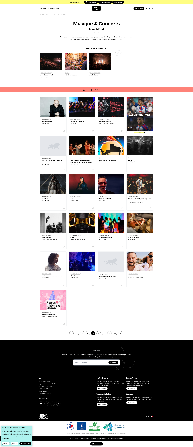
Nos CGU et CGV (43, 388)
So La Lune (45, 199)
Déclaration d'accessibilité (46, 386)
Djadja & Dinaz (133, 276)
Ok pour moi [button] (26, 443)
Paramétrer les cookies (116, 438)
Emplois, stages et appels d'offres (48, 384)
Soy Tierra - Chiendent (106, 237)
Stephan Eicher (46, 237)
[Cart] (146, 8)
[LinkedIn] (52, 403)
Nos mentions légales (45, 393)
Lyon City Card (106, 2)
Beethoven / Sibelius (77, 121)
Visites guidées (92, 2)
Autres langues (43, 391)
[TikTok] (58, 403)
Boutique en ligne (74, 2)
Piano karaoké (75, 276)
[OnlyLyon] (43, 416)
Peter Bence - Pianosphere (107, 160)
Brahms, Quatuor (133, 237)
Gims (72, 237)
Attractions (119, 2)
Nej (71, 199)
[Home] (96, 8)
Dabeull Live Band (105, 199)
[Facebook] (41, 403)
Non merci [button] (5, 443)
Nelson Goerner (47, 121)
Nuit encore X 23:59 (105, 121)
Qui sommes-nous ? (44, 381)
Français (147, 416)
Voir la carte (98, 444)
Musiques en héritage (48, 314)
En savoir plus (102, 388)
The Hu (130, 160)
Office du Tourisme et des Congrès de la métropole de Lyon (92, 438)
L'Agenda (48, 15)
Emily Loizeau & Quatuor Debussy (52, 276)
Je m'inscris (113, 362)
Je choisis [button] (14, 443)
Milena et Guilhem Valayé (107, 276)
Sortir (42, 15)
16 (115, 333)
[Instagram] (46, 403)
